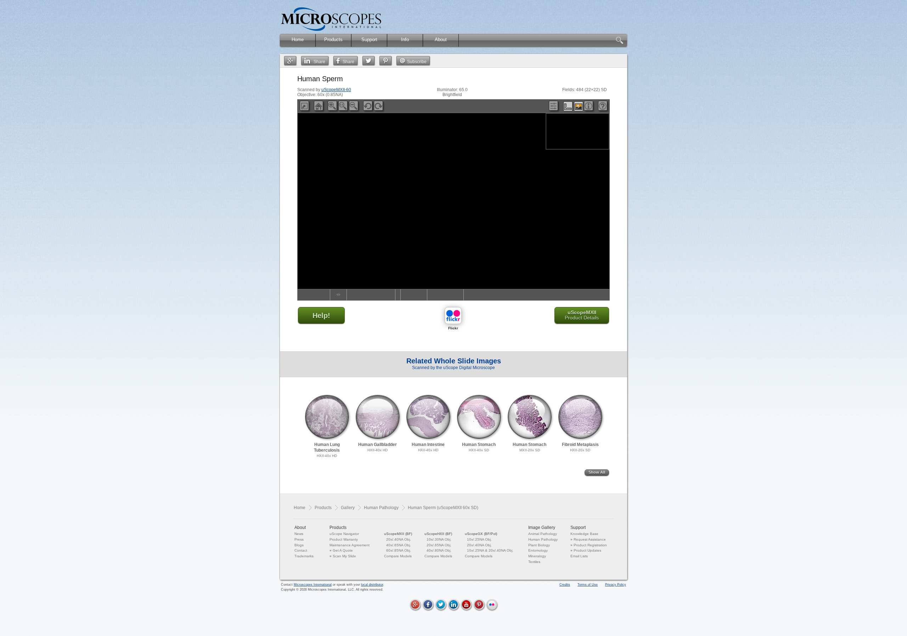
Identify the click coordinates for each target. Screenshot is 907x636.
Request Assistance (590, 539)
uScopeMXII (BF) (398, 534)
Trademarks (304, 556)
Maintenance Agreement (349, 545)
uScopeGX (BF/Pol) (481, 534)
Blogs (299, 545)
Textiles (534, 562)
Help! (321, 315)
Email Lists (579, 556)
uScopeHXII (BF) (438, 534)
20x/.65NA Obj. (439, 545)
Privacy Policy (615, 584)
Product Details (582, 314)
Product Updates (587, 550)
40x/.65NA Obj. (398, 545)
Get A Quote (343, 550)
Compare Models (398, 556)
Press (299, 539)
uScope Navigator (344, 534)
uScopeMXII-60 (336, 89)
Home (299, 507)
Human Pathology (381, 507)
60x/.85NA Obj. (398, 550)
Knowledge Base (584, 534)
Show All (596, 472)
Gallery (348, 507)
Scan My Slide (344, 556)
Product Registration (590, 545)
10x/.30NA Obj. (439, 539)
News (298, 534)
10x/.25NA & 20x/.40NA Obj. (490, 550)
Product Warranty (343, 539)
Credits (564, 584)
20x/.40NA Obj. (398, 539)
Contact (300, 550)
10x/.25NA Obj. (479, 539)
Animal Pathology (542, 534)
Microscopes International (313, 584)
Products (323, 507)
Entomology (538, 550)
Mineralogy (537, 556)
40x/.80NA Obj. (439, 550)
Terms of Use (588, 584)
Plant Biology (539, 545)
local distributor (372, 584)
